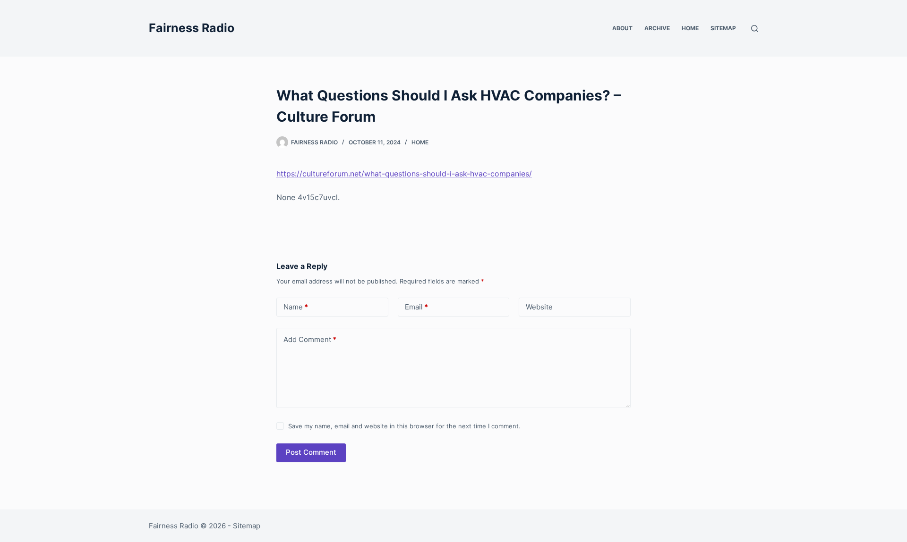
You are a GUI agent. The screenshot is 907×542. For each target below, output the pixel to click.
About (622, 28)
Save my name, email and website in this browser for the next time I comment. (404, 426)
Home (690, 28)
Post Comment (311, 452)
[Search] (754, 28)
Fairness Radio (191, 28)
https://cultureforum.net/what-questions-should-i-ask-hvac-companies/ (404, 173)
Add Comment (309, 339)
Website (539, 306)
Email (416, 306)
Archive (657, 28)
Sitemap (723, 28)
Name (295, 306)
